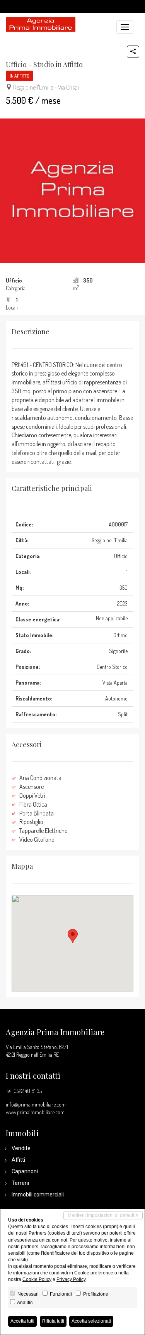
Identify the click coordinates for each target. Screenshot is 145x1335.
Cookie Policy (36, 1279)
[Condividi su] (133, 52)
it (133, 6)
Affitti (18, 1160)
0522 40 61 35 (28, 1091)
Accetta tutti (22, 1321)
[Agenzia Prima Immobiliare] (40, 23)
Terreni (20, 1183)
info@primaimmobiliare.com (36, 1104)
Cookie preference (93, 1273)
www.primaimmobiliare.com (35, 1112)
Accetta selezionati (91, 1321)
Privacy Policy (70, 1279)
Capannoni (25, 1171)
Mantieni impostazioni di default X (103, 1215)
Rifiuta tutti (53, 1321)
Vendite (21, 1148)
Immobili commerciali (38, 1194)
